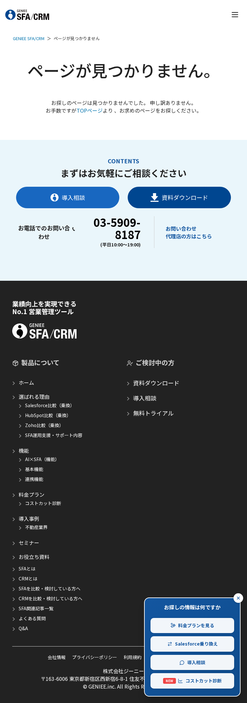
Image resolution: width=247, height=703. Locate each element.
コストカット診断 (43, 503)
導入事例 (29, 518)
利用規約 (133, 657)
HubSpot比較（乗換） (48, 415)
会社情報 (57, 657)
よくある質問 (32, 618)
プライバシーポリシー (94, 657)
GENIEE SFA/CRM (28, 38)
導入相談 (73, 197)
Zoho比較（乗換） (44, 425)
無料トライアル (153, 413)
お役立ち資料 (34, 557)
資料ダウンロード (185, 197)
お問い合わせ (181, 228)
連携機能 (34, 479)
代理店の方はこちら (189, 236)
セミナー (29, 542)
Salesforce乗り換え (196, 643)
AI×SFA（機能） (42, 459)
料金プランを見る (196, 625)
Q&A (23, 628)
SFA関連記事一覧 (36, 608)
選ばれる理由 (34, 396)
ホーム (26, 382)
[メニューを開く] (235, 14)
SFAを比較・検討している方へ (49, 588)
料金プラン (31, 494)
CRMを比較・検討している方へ (50, 598)
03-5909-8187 (117, 228)
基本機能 (34, 469)
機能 (24, 450)
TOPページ (90, 110)
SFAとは (27, 568)
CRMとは (28, 578)
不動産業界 (36, 527)
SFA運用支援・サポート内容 (53, 435)
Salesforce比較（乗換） (50, 405)
